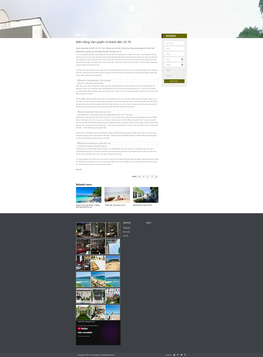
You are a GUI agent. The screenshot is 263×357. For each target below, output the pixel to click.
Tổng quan (113, 15)
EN (184, 3)
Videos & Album (142, 15)
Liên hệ (125, 236)
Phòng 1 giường (127, 15)
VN (180, 3)
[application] (98, 332)
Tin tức (163, 15)
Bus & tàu (154, 15)
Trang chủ (101, 15)
